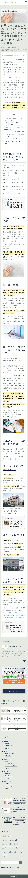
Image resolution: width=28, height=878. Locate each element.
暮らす (5, 759)
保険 (9, 836)
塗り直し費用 (8, 125)
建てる (9, 47)
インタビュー (8, 778)
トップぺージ (3, 47)
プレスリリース (9, 776)
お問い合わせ (13, 691)
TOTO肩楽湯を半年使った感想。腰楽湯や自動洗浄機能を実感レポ (19, 809)
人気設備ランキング (7, 848)
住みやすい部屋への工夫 (9, 840)
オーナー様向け (9, 786)
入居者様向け (8, 784)
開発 (3, 836)
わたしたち (7, 771)
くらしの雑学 (8, 763)
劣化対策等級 (6, 852)
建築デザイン (8, 761)
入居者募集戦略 (9, 746)
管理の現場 (15, 844)
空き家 (18, 848)
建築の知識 (14, 47)
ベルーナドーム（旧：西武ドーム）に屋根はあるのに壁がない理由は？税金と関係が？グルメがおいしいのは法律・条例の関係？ (19, 821)
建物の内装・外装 (9, 753)
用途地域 (14, 852)
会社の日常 (8, 773)
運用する (6, 741)
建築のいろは (6, 844)
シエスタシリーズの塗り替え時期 (14, 132)
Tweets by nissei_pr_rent (10, 867)
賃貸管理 (7, 748)
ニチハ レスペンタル (12, 138)
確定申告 (4, 856)
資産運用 (7, 743)
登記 (21, 852)
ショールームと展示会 (11, 766)
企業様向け (8, 788)
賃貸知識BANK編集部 (15, 647)
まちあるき (8, 768)
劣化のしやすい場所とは (11, 122)
